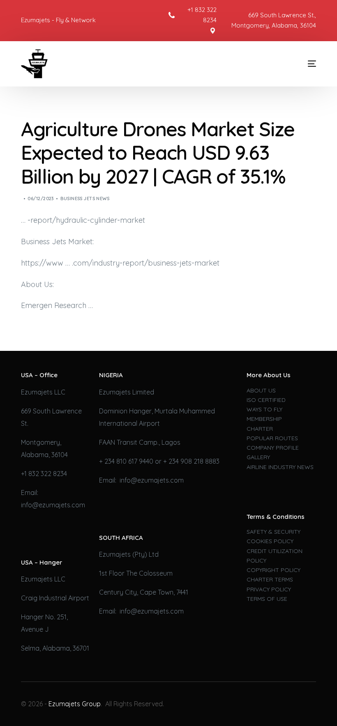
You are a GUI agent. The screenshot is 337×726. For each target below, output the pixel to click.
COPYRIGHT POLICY (273, 570)
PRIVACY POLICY (269, 589)
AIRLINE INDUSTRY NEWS (280, 467)
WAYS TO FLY (264, 409)
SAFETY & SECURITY (273, 531)
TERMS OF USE (267, 598)
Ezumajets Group (74, 704)
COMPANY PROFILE (273, 447)
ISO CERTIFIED (266, 400)
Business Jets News (84, 198)
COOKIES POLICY (270, 541)
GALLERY (258, 457)
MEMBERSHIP (264, 419)
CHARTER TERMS (270, 579)
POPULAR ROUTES (272, 438)
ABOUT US (261, 390)
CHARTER (260, 428)
